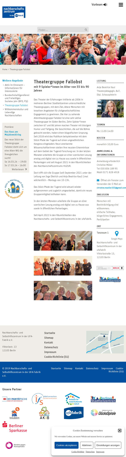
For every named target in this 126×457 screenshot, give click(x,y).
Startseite (49, 333)
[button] (119, 430)
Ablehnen (86, 445)
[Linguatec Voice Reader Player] (101, 5)
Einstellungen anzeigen (108, 445)
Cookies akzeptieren (66, 445)
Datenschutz (90, 452)
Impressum (100, 452)
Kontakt (48, 342)
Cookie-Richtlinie (77, 452)
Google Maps (116, 239)
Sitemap (48, 337)
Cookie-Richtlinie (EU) (56, 357)
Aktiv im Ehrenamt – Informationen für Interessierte (15, 88)
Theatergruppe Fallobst (16, 105)
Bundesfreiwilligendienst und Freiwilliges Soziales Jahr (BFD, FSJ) (17, 98)
